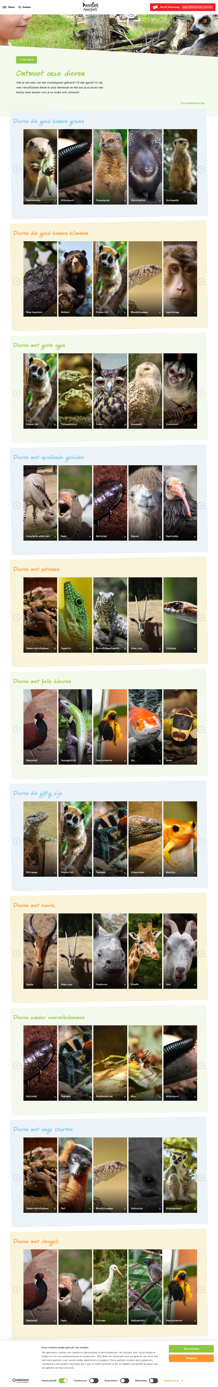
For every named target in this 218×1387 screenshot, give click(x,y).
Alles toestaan (191, 1348)
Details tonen (171, 1380)
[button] (201, 169)
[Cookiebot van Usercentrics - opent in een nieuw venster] (21, 1380)
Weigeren (191, 1358)
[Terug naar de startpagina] (90, 7)
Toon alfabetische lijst (193, 103)
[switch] (93, 1380)
